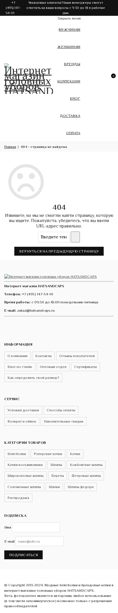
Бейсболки (16, 454)
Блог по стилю (19, 367)
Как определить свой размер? (33, 377)
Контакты (43, 356)
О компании (17, 356)
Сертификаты (85, 367)
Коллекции (68, 81)
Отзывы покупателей (77, 356)
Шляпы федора (81, 487)
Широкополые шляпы (25, 475)
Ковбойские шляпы (86, 464)
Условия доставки (23, 410)
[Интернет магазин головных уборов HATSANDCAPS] (28, 77)
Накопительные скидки (63, 421)
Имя (7, 527)
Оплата (73, 133)
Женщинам (68, 47)
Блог (75, 98)
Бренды (72, 64)
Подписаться (23, 555)
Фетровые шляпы (86, 475)
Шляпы (56, 464)
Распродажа (18, 498)
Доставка (70, 115)
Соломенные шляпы (24, 487)
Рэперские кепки (48, 454)
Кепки (75, 454)
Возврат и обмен (21, 421)
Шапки (54, 487)
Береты (57, 475)
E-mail (9, 541)
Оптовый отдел (53, 367)
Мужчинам (69, 29)
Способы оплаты (61, 410)
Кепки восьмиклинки (25, 464)
